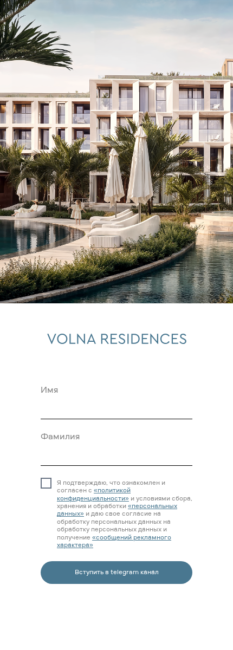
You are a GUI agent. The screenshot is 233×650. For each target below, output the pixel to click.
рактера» (78, 545)
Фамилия (60, 437)
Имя (49, 390)
